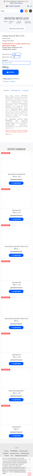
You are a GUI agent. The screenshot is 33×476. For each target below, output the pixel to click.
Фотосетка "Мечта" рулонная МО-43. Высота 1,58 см (16, 318)
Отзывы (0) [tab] (25, 90)
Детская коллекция (18, 22)
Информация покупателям (21, 455)
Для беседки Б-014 (16, 355)
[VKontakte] (27, 6)
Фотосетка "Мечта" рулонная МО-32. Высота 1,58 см (16, 246)
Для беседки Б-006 (16, 282)
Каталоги (6, 451)
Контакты (7, 455)
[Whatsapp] (30, 6)
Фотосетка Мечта (11, 22)
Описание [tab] (6, 90)
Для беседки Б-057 (16, 427)
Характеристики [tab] (15, 90)
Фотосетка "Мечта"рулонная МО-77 (16, 391)
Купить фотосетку (23, 451)
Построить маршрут (17, 3)
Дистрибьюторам (25, 453)
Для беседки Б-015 (16, 210)
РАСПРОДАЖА (13, 451)
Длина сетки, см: (6, 57)
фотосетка (9, 134)
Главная (5, 21)
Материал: (5, 60)
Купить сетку (7, 78)
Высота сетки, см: (7, 54)
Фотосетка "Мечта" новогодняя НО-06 (16, 174)
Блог (12, 455)
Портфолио (5, 453)
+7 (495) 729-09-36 (14, 6)
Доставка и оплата (14, 453)
